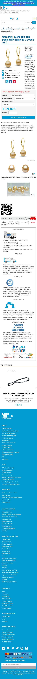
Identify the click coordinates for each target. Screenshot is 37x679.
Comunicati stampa (7, 475)
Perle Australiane (6, 598)
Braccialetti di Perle (7, 546)
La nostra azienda (7, 445)
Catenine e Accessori (7, 577)
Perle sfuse (5, 556)
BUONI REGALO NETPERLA (9, 582)
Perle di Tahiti (5, 596)
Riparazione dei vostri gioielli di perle (12, 497)
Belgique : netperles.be (8, 639)
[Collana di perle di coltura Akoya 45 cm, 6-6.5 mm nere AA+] (18, 380)
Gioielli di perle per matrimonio (10, 572)
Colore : (4, 95)
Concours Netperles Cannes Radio (11, 477)
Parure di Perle (6, 549)
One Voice (4, 621)
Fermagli (4, 579)
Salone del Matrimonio (8, 479)
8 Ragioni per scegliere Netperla (10, 452)
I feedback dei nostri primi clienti (10, 484)
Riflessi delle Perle (7, 521)
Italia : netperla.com (7, 632)
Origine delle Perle (7, 512)
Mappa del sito (6, 440)
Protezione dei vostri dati (9, 443)
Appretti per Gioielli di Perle (9, 575)
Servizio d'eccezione (7, 454)
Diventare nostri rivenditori (9, 435)
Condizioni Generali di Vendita (10, 431)
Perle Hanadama (6, 608)
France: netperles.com (8, 630)
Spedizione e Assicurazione (9, 493)
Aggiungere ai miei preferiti (12, 75)
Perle (3, 591)
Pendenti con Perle (7, 544)
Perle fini (4, 565)
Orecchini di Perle (6, 542)
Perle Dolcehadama (7, 606)
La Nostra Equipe (6, 447)
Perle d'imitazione (6, 526)
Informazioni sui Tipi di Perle (9, 517)
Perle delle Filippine (29, 57)
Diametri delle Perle (7, 524)
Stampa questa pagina (11, 77)
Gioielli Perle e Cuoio (7, 563)
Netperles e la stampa (8, 468)
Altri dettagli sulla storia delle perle (11, 514)
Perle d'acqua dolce (7, 603)
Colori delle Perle (6, 519)
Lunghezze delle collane (8, 528)
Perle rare (4, 567)
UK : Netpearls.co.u (7, 641)
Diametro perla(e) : (7, 98)
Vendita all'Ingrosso (7, 438)
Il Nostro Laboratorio (7, 450)
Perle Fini (4, 531)
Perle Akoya (5, 594)
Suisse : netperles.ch (7, 637)
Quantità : (5, 112)
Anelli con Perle (6, 553)
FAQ (3, 457)
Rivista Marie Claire (7, 470)
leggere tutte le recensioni (12, 73)
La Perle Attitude (6, 472)
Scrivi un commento (10, 70)
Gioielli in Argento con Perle (9, 570)
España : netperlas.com (8, 634)
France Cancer (6, 616)
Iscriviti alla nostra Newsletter (15, 660)
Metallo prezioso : (7, 101)
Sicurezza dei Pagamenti (8, 433)
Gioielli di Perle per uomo (8, 560)
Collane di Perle (6, 539)
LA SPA (4, 619)
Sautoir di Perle (6, 551)
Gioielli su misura (6, 500)
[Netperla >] (2, 28)
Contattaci (5, 459)
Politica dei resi (6, 502)
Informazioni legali (7, 428)
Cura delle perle (6, 495)
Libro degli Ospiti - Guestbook (10, 482)
